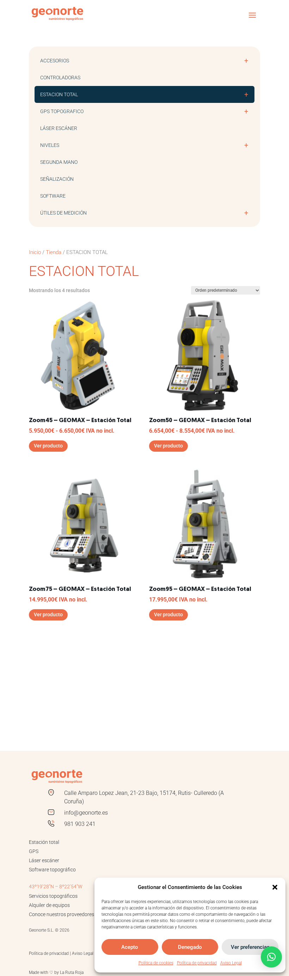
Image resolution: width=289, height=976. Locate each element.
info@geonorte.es (86, 812)
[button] (274, 887)
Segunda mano (59, 162)
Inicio (35, 252)
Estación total (44, 842)
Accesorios (144, 60)
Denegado (190, 947)
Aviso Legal (231, 962)
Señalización (57, 179)
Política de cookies (156, 962)
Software (53, 196)
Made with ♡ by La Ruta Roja (56, 972)
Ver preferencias (250, 947)
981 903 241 (80, 824)
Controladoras (60, 77)
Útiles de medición (144, 213)
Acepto (129, 947)
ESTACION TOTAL (144, 94)
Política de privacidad (197, 962)
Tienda (53, 252)
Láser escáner (58, 128)
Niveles (144, 145)
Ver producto (48, 446)
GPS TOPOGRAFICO (144, 111)
